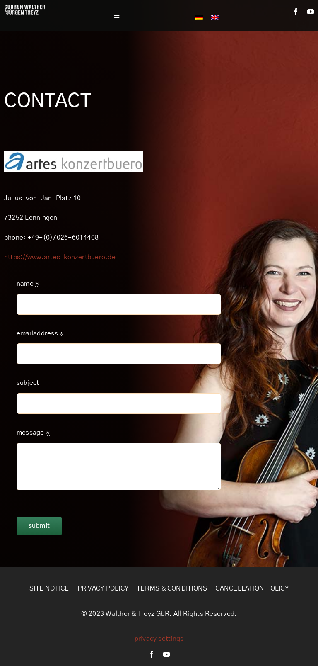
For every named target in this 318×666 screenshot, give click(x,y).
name (28, 283)
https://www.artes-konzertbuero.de (60, 257)
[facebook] (295, 11)
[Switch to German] (199, 17)
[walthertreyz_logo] (25, 7)
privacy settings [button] (159, 638)
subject (28, 382)
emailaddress (40, 333)
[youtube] (310, 11)
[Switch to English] (215, 17)
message (33, 432)
